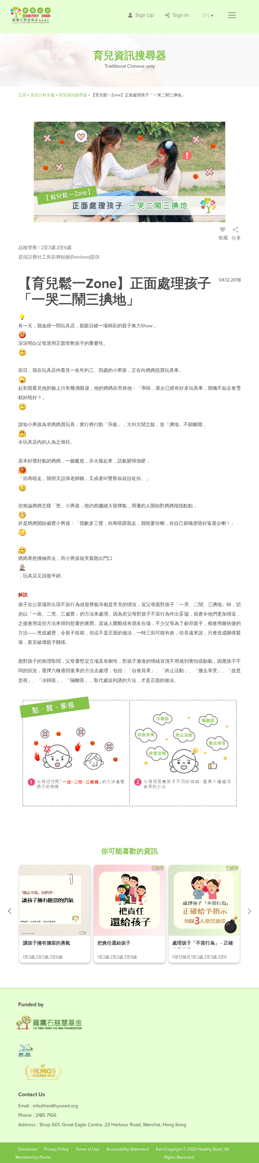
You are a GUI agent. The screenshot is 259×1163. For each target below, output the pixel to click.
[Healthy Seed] (49, 15)
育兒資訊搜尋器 (73, 95)
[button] (232, 15)
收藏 (223, 237)
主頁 (22, 95)
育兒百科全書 (43, 95)
